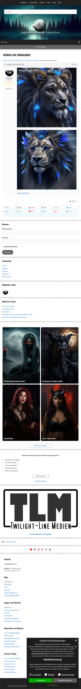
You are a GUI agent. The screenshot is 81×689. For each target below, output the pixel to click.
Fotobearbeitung (9, 667)
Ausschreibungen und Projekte (40, 534)
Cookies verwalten (10, 542)
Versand (7, 590)
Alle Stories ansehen (40, 446)
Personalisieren (52, 685)
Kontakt (42, 2)
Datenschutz (33, 2)
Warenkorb (7, 584)
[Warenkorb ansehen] (79, 42)
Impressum (23, 2)
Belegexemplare (9, 644)
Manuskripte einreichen (11, 638)
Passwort (5, 238)
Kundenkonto (8, 582)
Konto (48, 2)
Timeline (4, 271)
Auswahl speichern (65, 680)
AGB (5, 587)
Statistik (51, 675)
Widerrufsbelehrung (10, 593)
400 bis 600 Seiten (11, 468)
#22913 (74, 64)
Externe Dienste (67, 675)
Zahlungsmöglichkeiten (11, 595)
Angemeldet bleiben (10, 246)
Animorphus (35, 60)
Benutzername (7, 229)
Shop (54, 2)
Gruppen (5, 268)
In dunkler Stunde (8, 309)
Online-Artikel (8, 636)
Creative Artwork (9, 664)
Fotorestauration (9, 661)
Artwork (27, 60)
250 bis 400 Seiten (11, 465)
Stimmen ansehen (40, 481)
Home (5, 60)
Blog (59, 2)
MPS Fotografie (9, 669)
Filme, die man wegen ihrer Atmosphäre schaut (17, 314)
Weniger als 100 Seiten (12, 460)
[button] (9, 207)
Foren (10, 60)
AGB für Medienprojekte (12, 633)
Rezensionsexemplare (11, 618)
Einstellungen (58, 656)
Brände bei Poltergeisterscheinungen (14, 317)
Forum (4, 266)
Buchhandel (8, 616)
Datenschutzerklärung (11, 610)
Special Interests (18, 60)
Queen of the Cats (23, 193)
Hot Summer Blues (8, 306)
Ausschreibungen (10, 641)
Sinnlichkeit (5, 312)
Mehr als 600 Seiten (11, 471)
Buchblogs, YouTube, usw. (12, 621)
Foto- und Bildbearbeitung (12, 658)
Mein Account (6, 277)
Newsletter (5, 274)
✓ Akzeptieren (41, 680)
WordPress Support (10, 672)
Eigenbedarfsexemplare (12, 646)
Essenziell (37, 675)
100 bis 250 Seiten (11, 462)
